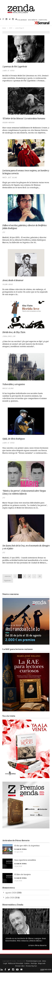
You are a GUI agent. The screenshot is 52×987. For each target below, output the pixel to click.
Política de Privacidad (15, 963)
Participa (34, 963)
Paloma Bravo (7, 284)
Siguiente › (7, 580)
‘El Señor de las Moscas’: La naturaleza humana (23, 118)
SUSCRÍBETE (32, 20)
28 (40, 576)
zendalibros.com (8, 336)
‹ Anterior (7, 576)
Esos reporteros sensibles (25, 860)
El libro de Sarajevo (22, 874)
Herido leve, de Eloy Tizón (13, 332)
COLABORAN (22, 20)
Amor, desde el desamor (12, 280)
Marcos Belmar (7, 388)
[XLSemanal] (42, 22)
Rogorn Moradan (8, 123)
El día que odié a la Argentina (27, 845)
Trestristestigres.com (33, 961)
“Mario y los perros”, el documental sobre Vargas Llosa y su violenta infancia (24, 492)
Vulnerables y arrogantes (13, 384)
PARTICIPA (43, 20)
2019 (10, 28)
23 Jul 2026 (18, 881)
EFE (3, 232)
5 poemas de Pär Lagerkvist (14, 66)
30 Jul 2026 (18, 866)
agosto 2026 (10, 892)
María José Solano (9, 177)
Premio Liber (20, 966)
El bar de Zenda (20, 849)
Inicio (4, 28)
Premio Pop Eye (31, 966)
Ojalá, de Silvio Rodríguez (13, 438)
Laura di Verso (8, 71)
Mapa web (41, 963)
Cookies (27, 963)
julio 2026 (9, 897)
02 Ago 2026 (18, 852)
